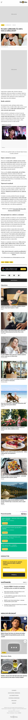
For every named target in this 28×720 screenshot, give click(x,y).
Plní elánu (6, 262)
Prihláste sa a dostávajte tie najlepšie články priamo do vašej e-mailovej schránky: (12, 563)
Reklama (14, 700)
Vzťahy (11, 262)
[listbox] (23, 582)
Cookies (14, 690)
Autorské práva (14, 695)
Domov (14, 703)
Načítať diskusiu (14, 280)
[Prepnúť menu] (1, 2)
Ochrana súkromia (14, 698)
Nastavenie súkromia (14, 693)
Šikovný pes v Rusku (6, 656)
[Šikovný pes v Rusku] (14, 646)
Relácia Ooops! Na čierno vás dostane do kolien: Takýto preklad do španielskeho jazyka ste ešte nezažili (13, 635)
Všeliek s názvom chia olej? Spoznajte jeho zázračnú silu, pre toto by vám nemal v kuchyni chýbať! (14, 676)
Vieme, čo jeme (4, 672)
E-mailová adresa (6, 567)
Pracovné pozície (6, 513)
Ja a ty (3, 262)
